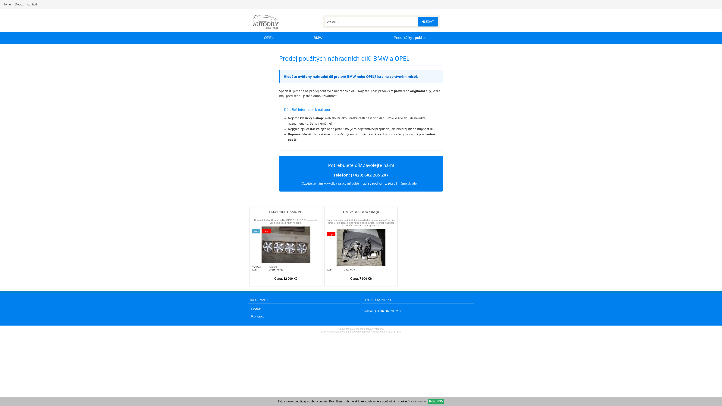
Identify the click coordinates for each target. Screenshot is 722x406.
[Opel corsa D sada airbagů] (361, 264)
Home (7, 4)
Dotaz (19, 4)
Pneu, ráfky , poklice (410, 38)
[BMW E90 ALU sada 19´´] (286, 262)
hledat (428, 21)
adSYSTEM (394, 331)
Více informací (417, 401)
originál (273, 267)
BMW (318, 38)
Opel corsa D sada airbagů (361, 212)
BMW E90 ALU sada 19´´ (286, 212)
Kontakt (32, 4)
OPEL (269, 38)
